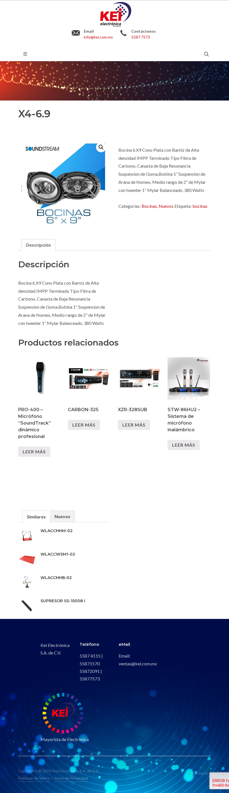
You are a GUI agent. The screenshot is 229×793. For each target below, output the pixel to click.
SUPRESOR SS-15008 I (62, 600)
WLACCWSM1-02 (57, 554)
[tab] (38, 245)
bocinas (199, 206)
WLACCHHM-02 (56, 530)
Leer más (34, 451)
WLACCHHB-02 (56, 577)
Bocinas (149, 206)
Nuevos (166, 206)
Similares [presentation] (36, 516)
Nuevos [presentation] (62, 516)
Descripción (38, 244)
